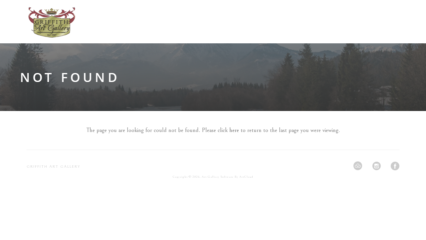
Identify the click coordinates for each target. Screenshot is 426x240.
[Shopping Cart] (397, 21)
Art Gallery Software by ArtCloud (227, 176)
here (234, 130)
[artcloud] (357, 166)
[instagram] (376, 166)
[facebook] (395, 166)
